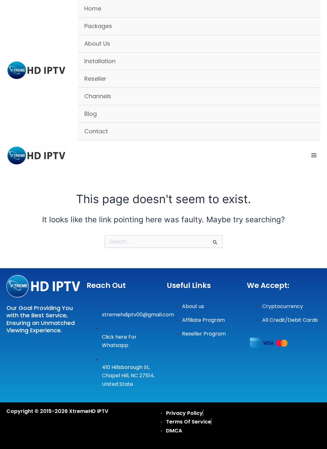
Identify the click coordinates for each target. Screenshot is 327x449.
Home (92, 8)
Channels (97, 96)
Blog (90, 114)
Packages (98, 26)
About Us (97, 44)
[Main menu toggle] (314, 155)
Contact (96, 131)
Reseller (95, 79)
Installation (100, 61)
